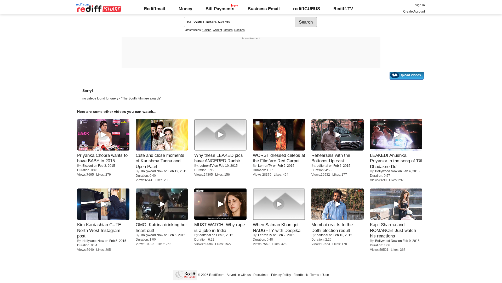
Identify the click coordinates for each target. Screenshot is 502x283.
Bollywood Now (152, 171)
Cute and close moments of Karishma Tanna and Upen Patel (160, 161)
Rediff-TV (343, 8)
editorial (322, 166)
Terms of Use (319, 275)
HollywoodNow (93, 241)
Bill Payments (220, 8)
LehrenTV (206, 166)
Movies (228, 29)
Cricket (217, 29)
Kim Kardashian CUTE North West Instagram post (99, 230)
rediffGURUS (306, 8)
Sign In (420, 5)
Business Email (264, 8)
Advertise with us (239, 275)
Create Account (414, 11)
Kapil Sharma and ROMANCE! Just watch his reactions (393, 230)
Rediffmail (154, 8)
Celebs (206, 29)
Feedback (301, 275)
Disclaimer (261, 275)
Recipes (239, 29)
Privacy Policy (281, 275)
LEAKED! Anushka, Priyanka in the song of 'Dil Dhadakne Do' (396, 161)
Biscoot (87, 166)
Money (185, 8)
